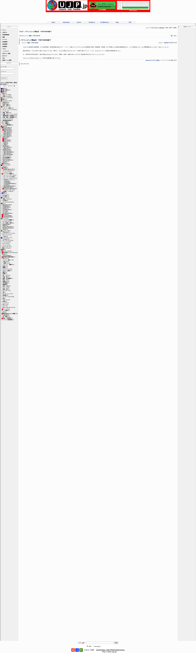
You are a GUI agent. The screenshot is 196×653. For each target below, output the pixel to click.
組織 (3, 37)
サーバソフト (6, 234)
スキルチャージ (6, 100)
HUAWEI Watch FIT (8, 169)
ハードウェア (5, 242)
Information (66, 22)
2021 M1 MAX (7, 130)
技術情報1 (5, 44)
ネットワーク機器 (7, 173)
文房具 (4, 167)
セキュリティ (5, 106)
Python (5, 103)
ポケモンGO (6, 251)
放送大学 (5, 102)
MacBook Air (6, 149)
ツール (4, 111)
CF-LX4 (5, 210)
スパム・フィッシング (8, 109)
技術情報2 (5, 41)
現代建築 (5, 283)
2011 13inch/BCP (8, 152)
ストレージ (5, 245)
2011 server (7, 139)
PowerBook (6, 158)
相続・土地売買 (7, 318)
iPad (4, 162)
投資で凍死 (5, 90)
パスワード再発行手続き (7, 82)
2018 (5, 138)
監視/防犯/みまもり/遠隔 (9, 313)
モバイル (4, 218)
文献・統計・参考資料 (8, 117)
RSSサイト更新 (6, 53)
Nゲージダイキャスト (8, 307)
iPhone (5, 161)
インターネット (6, 237)
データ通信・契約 (7, 223)
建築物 (4, 284)
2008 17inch (7, 131)
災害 (3, 99)
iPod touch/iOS (7, 160)
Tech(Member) (104, 22)
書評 (4, 272)
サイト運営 (5, 310)
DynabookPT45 (7, 213)
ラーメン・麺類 (8, 264)
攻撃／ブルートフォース (9, 114)
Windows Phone (7, 228)
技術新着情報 (5, 34)
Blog (117, 22)
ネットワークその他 (9, 176)
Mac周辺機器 (6, 157)
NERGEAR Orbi (8, 187)
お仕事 (4, 200)
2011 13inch (7, 132)
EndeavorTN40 (7, 215)
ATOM (174, 27)
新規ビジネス (6, 199)
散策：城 (5, 289)
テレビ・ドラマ (6, 97)
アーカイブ (6, 51)
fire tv (4, 166)
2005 (5, 144)
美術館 (4, 295)
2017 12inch (7, 147)
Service (79, 22)
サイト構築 (5, 123)
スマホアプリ (6, 221)
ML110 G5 (5, 206)
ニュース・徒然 (7, 108)
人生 (3, 312)
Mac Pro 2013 (6, 127)
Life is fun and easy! (67, 11)
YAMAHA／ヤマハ (8, 179)
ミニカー (5, 302)
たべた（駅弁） (8, 260)
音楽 (4, 301)
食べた (4, 258)
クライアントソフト (8, 233)
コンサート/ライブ (7, 296)
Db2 (5, 236)
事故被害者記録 (7, 120)
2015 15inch (7, 133)
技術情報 (4, 46)
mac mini (5, 137)
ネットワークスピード (9, 178)
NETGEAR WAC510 (9, 186)
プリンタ (5, 243)
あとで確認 (5, 121)
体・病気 (5, 316)
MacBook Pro (6, 128)
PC (3, 203)
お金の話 (5, 315)
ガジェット (5, 165)
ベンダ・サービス (7, 118)
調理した (6, 263)
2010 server (7, 141)
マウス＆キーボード (8, 189)
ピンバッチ (5, 309)
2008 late (6, 148)
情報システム (5, 248)
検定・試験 (5, 105)
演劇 (4, 273)
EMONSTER (6, 224)
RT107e (6, 184)
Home (53, 22)
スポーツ (5, 299)
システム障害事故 (6, 125)
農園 (4, 267)
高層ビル (5, 281)
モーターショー (7, 293)
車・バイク (5, 275)
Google (5, 239)
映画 (3, 93)
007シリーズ (6, 94)
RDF (170, 27)
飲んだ (5, 261)
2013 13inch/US (8, 154)
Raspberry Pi (6, 204)
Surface (5, 208)
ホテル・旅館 (6, 270)
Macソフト (5, 155)
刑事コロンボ (6, 96)
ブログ (4, 48)
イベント (5, 287)
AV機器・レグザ (7, 191)
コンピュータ (5, 230)
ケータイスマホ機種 (7, 219)
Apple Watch (6, 136)
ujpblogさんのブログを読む (152, 60)
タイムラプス (7, 172)
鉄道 (4, 266)
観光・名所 (5, 286)
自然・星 (5, 276)
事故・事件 (5, 112)
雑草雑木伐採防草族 (8, 257)
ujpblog (166, 42)
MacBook (5, 146)
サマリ (4, 305)
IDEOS (4, 225)
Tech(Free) (92, 22)
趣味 (3, 249)
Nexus (4, 229)
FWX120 (6, 181)
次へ (175, 35)
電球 (4, 193)
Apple (3, 126)
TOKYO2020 (6, 255)
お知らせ (4, 32)
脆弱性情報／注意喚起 (8, 115)
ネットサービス (7, 240)
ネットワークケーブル (9, 175)
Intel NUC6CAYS (7, 217)
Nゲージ (5, 304)
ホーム (4, 30)
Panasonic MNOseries (9, 188)
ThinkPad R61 (6, 209)
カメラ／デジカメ (7, 170)
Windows (5, 232)
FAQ (130, 22)
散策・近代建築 (7, 278)
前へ (172, 35)
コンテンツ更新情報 (7, 319)
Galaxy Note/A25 (7, 226)
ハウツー (4, 194)
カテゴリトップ (23, 35)
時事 (3, 91)
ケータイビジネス (7, 202)
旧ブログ (4, 55)
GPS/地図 (4, 196)
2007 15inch (7, 135)
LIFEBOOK (6, 207)
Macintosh (5, 163)
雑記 (3, 88)
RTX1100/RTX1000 (9, 183)
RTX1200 (6, 182)
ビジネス (4, 197)
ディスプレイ (6, 246)
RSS (167, 27)
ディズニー (5, 290)
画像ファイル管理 (6, 60)
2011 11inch (7, 153)
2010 (5, 143)
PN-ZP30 (5, 214)
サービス (4, 39)
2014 (5, 142)
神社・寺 (5, 279)
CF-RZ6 (5, 212)
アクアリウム (6, 269)
